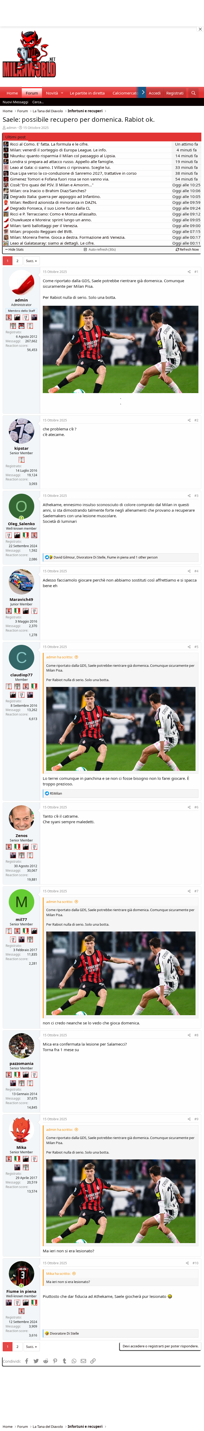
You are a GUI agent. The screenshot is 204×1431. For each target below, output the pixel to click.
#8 (196, 1035)
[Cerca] (193, 93)
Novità (52, 93)
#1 (196, 271)
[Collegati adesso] (21, 518)
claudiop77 (21, 674)
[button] (62, 93)
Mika (21, 1147)
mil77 (21, 919)
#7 (196, 891)
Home (12, 93)
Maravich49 (21, 599)
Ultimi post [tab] (15, 137)
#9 (196, 1119)
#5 (196, 647)
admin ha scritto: (59, 657)
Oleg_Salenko (21, 523)
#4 (196, 571)
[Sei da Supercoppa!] (13, 326)
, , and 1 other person (106, 557)
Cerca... (38, 102)
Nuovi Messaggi (15, 102)
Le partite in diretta (87, 93)
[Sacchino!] (21, 326)
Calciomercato (126, 93)
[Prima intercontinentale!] (30, 326)
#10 (195, 1263)
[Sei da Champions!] (26, 317)
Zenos (21, 835)
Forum (32, 93)
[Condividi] (189, 272)
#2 (196, 420)
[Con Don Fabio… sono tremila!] (34, 317)
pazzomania (21, 1063)
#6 (196, 807)
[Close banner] (200, 29)
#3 (196, 495)
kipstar (21, 448)
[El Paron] (17, 317)
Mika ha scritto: (58, 1273)
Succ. (30, 260)
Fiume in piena (21, 1291)
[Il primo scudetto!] (26, 535)
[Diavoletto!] (9, 317)
